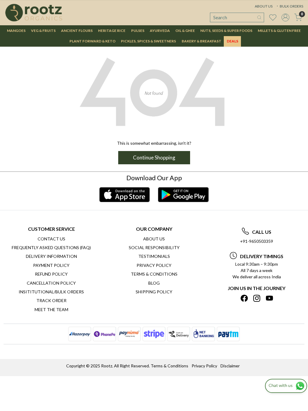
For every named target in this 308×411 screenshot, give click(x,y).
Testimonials (154, 256)
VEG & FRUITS (43, 30)
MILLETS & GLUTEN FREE (279, 30)
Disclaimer (230, 365)
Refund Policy (51, 274)
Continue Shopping (154, 157)
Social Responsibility (154, 247)
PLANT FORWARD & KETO (92, 41)
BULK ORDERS (291, 6)
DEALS (232, 41)
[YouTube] (269, 298)
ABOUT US (264, 6)
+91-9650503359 (256, 241)
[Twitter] (256, 298)
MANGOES (16, 30)
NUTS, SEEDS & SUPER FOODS (226, 30)
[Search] (259, 17)
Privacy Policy (154, 265)
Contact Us (51, 238)
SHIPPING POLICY (154, 291)
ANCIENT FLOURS (77, 30)
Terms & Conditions (154, 274)
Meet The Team (51, 309)
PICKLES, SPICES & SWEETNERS (148, 41)
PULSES (137, 30)
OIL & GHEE (185, 30)
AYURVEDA (160, 30)
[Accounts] (285, 17)
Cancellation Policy (51, 283)
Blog (154, 283)
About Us (154, 238)
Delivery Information (51, 256)
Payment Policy (51, 265)
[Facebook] (244, 298)
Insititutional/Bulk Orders (51, 291)
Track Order (51, 300)
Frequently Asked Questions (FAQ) (51, 247)
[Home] (34, 12)
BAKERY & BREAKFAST (201, 41)
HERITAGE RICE (111, 30)
